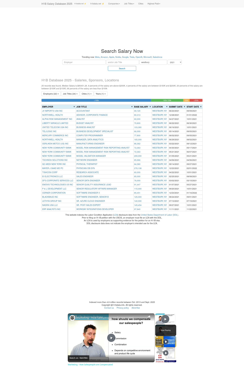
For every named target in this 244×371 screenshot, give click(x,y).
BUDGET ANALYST (85, 123)
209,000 (137, 155)
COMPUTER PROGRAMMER (89, 135)
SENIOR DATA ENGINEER (88, 180)
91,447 (137, 184)
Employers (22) (50, 93)
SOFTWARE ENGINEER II (88, 192)
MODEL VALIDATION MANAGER (91, 155)
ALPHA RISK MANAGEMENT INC (57, 119)
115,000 (137, 188)
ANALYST (80, 119)
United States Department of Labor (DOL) (159, 214)
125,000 (137, 196)
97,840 (137, 209)
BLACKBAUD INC (50, 196)
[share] (149, 316)
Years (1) (100, 93)
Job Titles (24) (69, 93)
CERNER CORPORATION (54, 192)
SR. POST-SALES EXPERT (88, 205)
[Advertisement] (223, 50)
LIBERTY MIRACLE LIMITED (55, 123)
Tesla (132, 57)
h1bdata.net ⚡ (80, 3)
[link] (72, 318)
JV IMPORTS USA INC (52, 110)
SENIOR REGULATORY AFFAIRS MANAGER (96, 188)
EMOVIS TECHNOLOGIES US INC (57, 184)
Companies (113, 3)
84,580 (137, 164)
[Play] (166, 341)
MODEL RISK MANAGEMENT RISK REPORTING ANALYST (103, 147)
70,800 (137, 123)
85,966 (137, 160)
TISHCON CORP (49, 172)
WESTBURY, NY (159, 110)
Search (122, 68)
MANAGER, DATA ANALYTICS (89, 139)
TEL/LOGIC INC (49, 131)
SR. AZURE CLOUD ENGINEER (90, 200)
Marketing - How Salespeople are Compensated (105, 317)
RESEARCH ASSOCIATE (87, 172)
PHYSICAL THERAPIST (86, 164)
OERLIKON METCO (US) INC (55, 143)
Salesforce (157, 57)
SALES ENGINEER (84, 176)
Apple (111, 57)
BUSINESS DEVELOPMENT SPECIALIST (94, 131)
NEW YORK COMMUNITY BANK (56, 147)
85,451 (137, 192)
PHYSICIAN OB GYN (85, 168)
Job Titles (128, 3)
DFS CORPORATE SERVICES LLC (57, 180)
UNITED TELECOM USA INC (55, 127)
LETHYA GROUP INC (51, 200)
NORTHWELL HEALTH (52, 114)
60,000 (137, 119)
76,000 (137, 180)
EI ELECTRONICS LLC (52, 176)
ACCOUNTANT (83, 110)
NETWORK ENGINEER (86, 160)
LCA (115, 214)
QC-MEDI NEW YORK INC (54, 164)
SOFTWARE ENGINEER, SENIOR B (92, 196)
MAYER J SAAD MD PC (52, 168)
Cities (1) (86, 93)
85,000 (137, 176)
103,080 (137, 127)
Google (125, 57)
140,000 (137, 200)
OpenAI (139, 57)
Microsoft (147, 57)
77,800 (137, 135)
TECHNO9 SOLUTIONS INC (55, 160)
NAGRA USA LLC (50, 205)
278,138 (137, 168)
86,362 (137, 143)
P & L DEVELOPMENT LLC (54, 188)
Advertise (136, 307)
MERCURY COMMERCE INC (55, 135)
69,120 (137, 110)
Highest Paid (153, 3)
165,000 (137, 139)
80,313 (137, 114)
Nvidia (118, 57)
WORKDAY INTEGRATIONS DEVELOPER (95, 209)
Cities (140, 3)
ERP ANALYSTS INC (51, 209)
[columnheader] (59, 107)
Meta (97, 57)
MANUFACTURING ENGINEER (90, 143)
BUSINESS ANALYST (85, 127)
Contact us (109, 307)
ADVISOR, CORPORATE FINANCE (92, 114)
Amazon (104, 57)
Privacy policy (123, 307)
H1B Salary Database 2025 (57, 3)
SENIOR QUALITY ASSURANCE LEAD (93, 184)
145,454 (137, 205)
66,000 (137, 131)
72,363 (137, 147)
